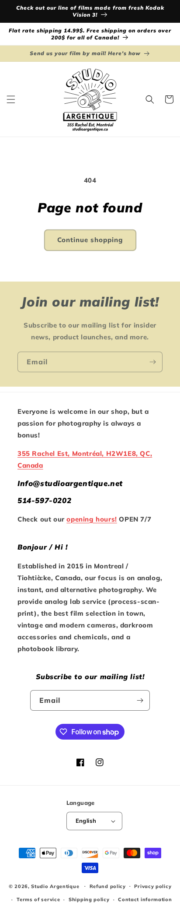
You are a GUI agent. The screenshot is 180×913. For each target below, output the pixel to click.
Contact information (145, 899)
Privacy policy (152, 886)
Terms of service (38, 899)
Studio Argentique (55, 886)
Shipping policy (89, 899)
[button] (11, 99)
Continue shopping (90, 240)
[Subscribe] (152, 362)
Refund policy (108, 886)
